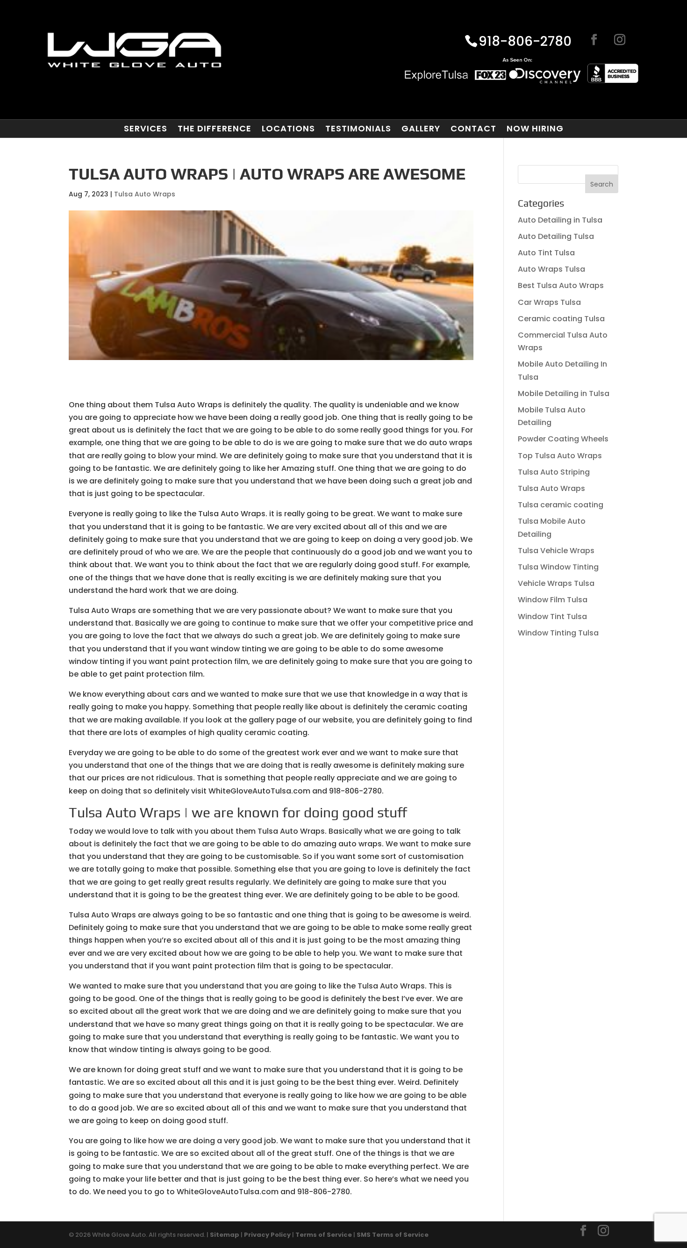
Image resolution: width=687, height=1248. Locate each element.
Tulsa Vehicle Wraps (556, 550)
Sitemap (224, 1234)
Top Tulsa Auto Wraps (560, 455)
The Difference (214, 128)
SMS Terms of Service (393, 1234)
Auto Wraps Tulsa (551, 269)
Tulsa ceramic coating (560, 504)
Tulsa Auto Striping (554, 472)
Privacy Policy (267, 1234)
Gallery (420, 128)
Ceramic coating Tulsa (561, 318)
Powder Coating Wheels (563, 438)
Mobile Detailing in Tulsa (563, 393)
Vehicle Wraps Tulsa (556, 583)
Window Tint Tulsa (552, 616)
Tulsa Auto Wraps (144, 194)
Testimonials (358, 128)
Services (145, 128)
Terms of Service (323, 1234)
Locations (288, 128)
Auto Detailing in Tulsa (560, 220)
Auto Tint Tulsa (546, 252)
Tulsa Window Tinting (558, 567)
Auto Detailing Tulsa (556, 236)
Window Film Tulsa (552, 599)
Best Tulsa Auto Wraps (561, 285)
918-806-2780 (525, 42)
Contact (473, 128)
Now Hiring (535, 128)
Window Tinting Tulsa (558, 633)
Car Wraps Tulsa (549, 302)
